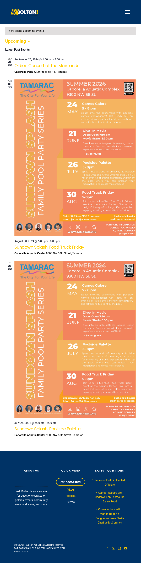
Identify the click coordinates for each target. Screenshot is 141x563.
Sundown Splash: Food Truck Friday (49, 247)
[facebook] (107, 548)
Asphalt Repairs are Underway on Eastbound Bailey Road (109, 497)
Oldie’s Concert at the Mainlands (46, 66)
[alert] (70, 31)
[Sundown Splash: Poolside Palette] (75, 339)
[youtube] (125, 548)
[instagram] (119, 548)
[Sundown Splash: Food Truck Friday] (75, 157)
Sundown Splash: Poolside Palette (47, 429)
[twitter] (113, 548)
